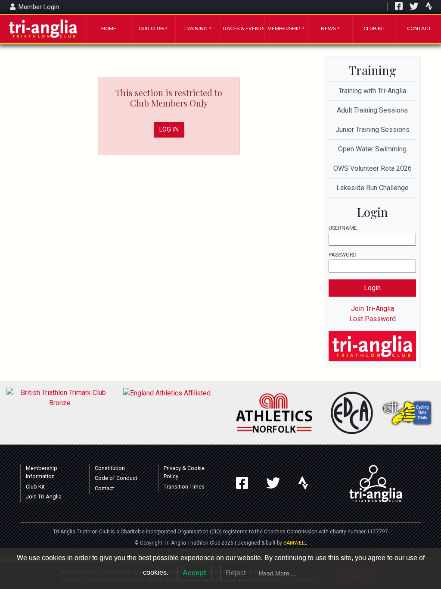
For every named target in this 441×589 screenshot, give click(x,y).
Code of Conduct (116, 478)
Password (343, 254)
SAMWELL (295, 543)
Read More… (277, 573)
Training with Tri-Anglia (372, 91)
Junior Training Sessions (372, 129)
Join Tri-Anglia (372, 308)
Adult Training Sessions (372, 110)
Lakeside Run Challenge (372, 188)
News (328, 28)
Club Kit (374, 28)
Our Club (151, 28)
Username (343, 228)
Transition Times (184, 486)
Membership (284, 28)
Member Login (38, 7)
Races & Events (243, 28)
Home (108, 28)
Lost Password (372, 319)
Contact (419, 28)
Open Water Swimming (372, 149)
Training (195, 28)
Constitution (110, 468)
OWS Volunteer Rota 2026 (372, 168)
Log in (169, 129)
